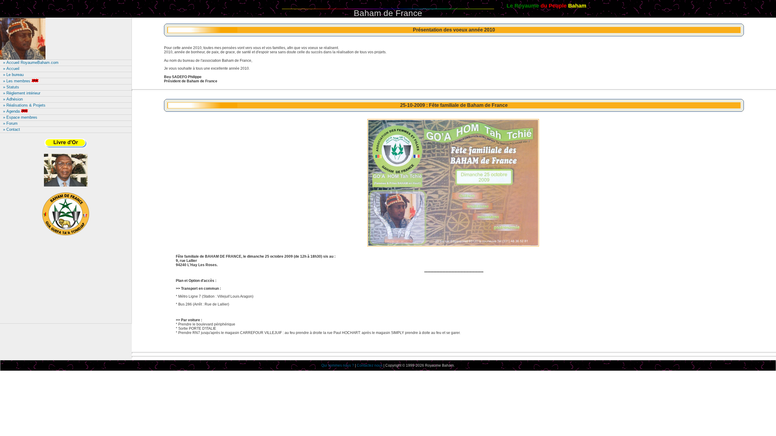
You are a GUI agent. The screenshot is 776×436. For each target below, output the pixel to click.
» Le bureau (13, 74)
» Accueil (11, 68)
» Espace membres (20, 117)
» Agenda (11, 111)
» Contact (11, 129)
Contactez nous (370, 365)
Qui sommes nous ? (337, 365)
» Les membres (16, 81)
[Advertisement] (66, 282)
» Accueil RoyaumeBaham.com (31, 62)
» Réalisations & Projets (24, 105)
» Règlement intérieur (21, 93)
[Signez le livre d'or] (65, 147)
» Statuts (11, 87)
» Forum (10, 123)
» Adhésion (13, 99)
